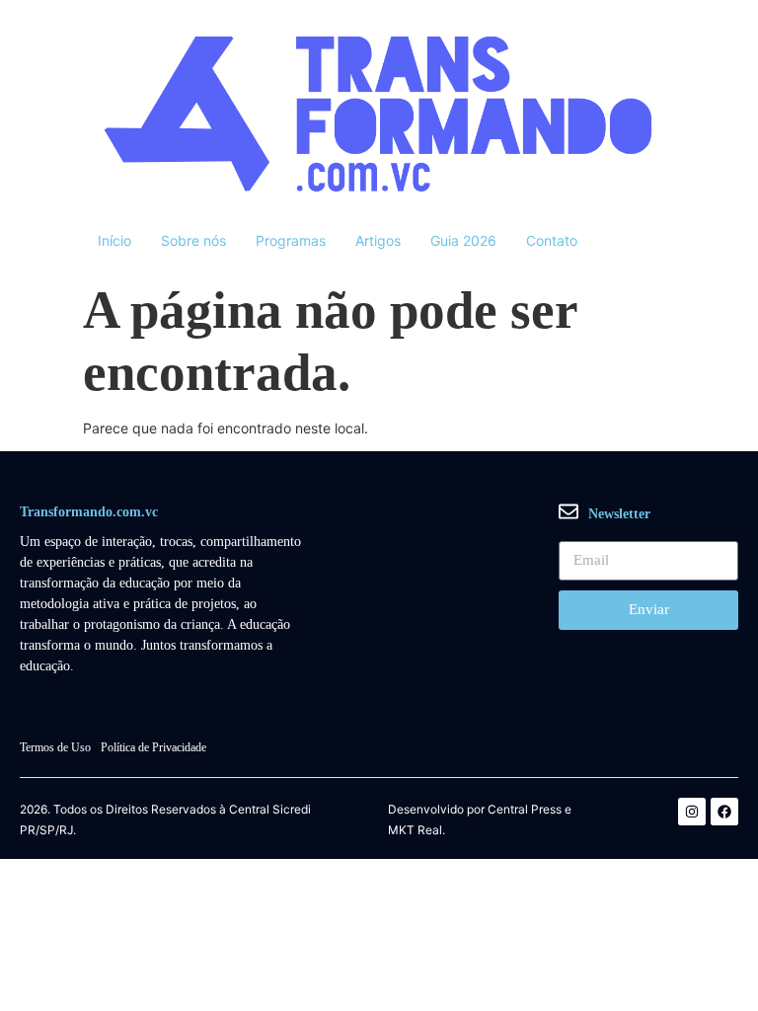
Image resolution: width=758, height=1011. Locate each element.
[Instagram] (692, 811)
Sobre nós (193, 240)
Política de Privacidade (153, 747)
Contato (551, 240)
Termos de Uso (55, 747)
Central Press (525, 810)
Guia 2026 (463, 240)
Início (114, 240)
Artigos (378, 240)
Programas (291, 240)
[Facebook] (724, 811)
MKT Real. (416, 830)
